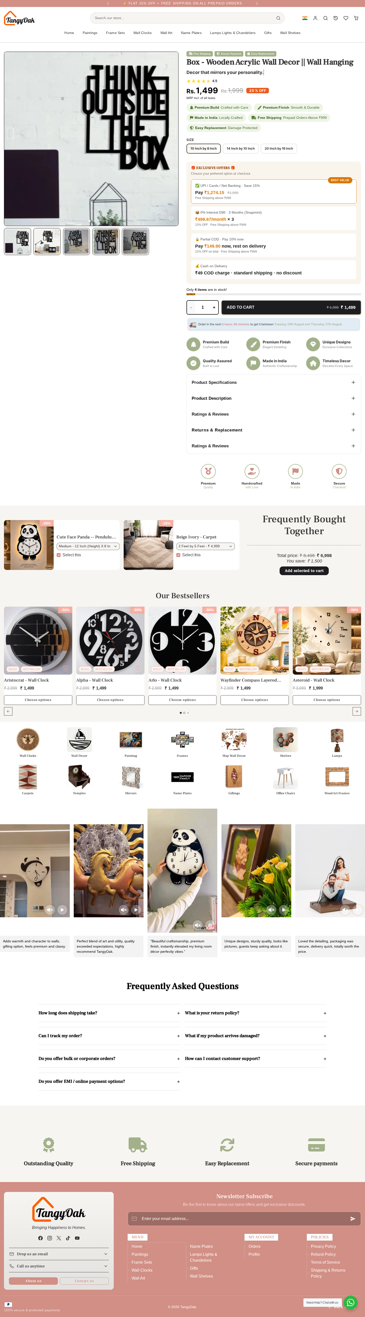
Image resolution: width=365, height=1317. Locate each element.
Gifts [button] (268, 37)
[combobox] (181, 22)
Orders (254, 1250)
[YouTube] (77, 1242)
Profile (254, 1258)
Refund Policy (323, 1258)
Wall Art (138, 1282)
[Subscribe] (353, 1223)
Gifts (194, 1272)
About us (33, 1285)
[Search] (278, 22)
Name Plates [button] (191, 37)
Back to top (345, 1310)
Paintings (140, 1258)
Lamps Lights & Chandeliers (233, 37)
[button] (305, 22)
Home (69, 37)
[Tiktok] (68, 1242)
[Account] (315, 22)
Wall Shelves (290, 37)
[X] (58, 1242)
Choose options (38, 704)
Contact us (84, 1285)
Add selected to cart (304, 574)
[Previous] (108, 5)
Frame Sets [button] (115, 37)
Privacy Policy (323, 1250)
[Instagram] (49, 1242)
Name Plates (201, 1250)
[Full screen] (172, 59)
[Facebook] (40, 1242)
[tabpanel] (182, 668)
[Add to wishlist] (171, 219)
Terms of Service (325, 1266)
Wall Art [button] (166, 37)
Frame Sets (142, 1266)
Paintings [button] (90, 37)
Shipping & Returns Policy (328, 1277)
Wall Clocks (142, 1274)
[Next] (257, 5)
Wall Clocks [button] (142, 37)
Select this (72, 559)
